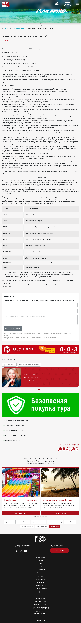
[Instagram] (21, 551)
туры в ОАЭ (9, 522)
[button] (35, 516)
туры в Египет (70, 522)
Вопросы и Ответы (40, 604)
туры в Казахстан (9, 365)
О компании (40, 579)
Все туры (55, 526)
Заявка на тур (59, 551)
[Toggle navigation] (77, 4)
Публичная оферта (40, 589)
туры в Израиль (27, 526)
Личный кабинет (40, 598)
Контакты (40, 582)
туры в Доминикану (55, 522)
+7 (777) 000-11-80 (23, 546)
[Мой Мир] (68, 449)
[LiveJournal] (77, 449)
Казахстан (40, 573)
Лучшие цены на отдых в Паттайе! (57, 500)
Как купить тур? (40, 601)
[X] (73, 449)
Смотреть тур (20, 513)
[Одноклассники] (64, 449)
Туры (40, 563)
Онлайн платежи (40, 585)
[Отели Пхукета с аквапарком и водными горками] (21, 482)
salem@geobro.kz (60, 546)
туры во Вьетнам (38, 522)
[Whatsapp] (17, 551)
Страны (40, 566)
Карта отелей (40, 569)
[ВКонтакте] (60, 449)
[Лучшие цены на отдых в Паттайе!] (60, 482)
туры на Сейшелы (23, 522)
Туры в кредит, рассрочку (40, 608)
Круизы (40, 560)
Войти (67, 4)
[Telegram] (25, 551)
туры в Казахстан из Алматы (29, 365)
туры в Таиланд (41, 526)
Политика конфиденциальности (40, 592)
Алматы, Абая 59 (40, 614)
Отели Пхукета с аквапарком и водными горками (24, 500)
